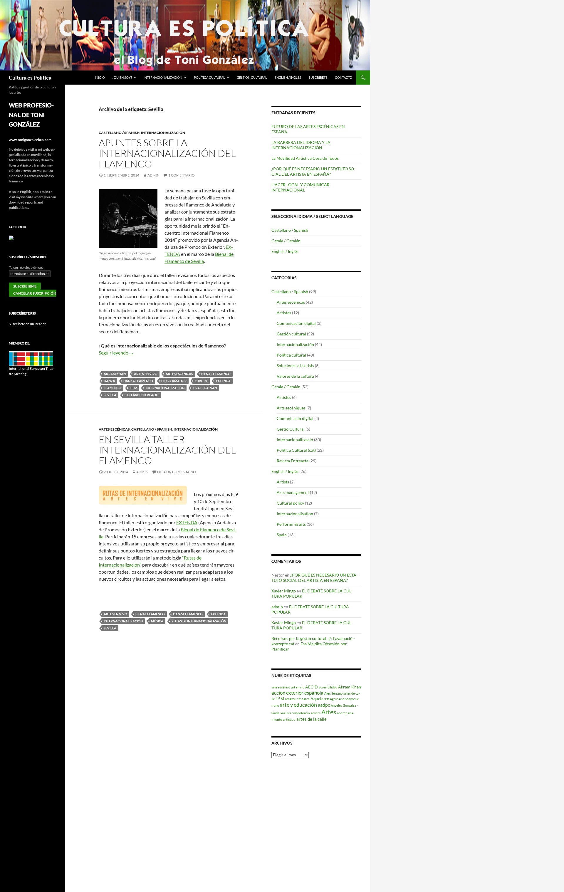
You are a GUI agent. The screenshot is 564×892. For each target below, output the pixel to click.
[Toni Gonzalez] (11, 237)
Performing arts (291, 524)
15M (280, 698)
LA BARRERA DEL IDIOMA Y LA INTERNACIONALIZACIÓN (300, 145)
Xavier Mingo (283, 590)
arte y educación (298, 704)
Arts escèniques (291, 407)
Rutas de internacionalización (199, 621)
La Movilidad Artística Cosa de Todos (305, 158)
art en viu (297, 687)
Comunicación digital (296, 323)
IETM (133, 388)
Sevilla (110, 395)
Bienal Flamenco (216, 374)
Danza (109, 381)
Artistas (284, 312)
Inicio (100, 77)
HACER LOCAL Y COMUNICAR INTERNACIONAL (300, 187)
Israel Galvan (205, 388)
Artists (283, 481)
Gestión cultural (252, 77)
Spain (282, 534)
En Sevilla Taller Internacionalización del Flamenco (167, 449)
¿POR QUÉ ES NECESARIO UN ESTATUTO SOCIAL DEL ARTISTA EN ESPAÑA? (313, 171)
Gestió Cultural (291, 428)
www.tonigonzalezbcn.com (30, 139)
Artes (328, 712)
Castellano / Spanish (119, 132)
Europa (201, 381)
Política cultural (209, 77)
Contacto (343, 77)
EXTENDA (186, 522)
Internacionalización (163, 77)
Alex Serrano (333, 693)
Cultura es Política (30, 77)
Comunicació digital (295, 418)
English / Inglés (288, 77)
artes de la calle (311, 719)
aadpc (324, 705)
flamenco (112, 388)
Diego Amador (174, 381)
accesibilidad (328, 687)
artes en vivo (145, 374)
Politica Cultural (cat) (296, 450)
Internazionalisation (295, 513)
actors (315, 713)
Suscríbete (318, 77)
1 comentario (181, 175)
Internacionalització (295, 439)
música (157, 621)
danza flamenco (138, 381)
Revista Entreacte (292, 460)
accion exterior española (297, 693)
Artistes (284, 397)
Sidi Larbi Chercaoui (142, 395)
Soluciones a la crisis (295, 365)
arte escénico (280, 687)
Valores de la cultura (295, 376)
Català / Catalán (286, 240)
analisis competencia (295, 713)
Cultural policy (290, 502)
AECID (311, 686)
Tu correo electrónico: (26, 267)
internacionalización (164, 388)
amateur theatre (297, 699)
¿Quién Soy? (122, 77)
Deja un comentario (176, 472)
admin (153, 175)
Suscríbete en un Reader (27, 324)
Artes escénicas (179, 374)
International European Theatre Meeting (31, 371)
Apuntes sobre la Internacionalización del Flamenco (167, 153)
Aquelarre (319, 698)
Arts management (293, 492)
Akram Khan (115, 374)
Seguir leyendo (116, 352)
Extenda (223, 381)
